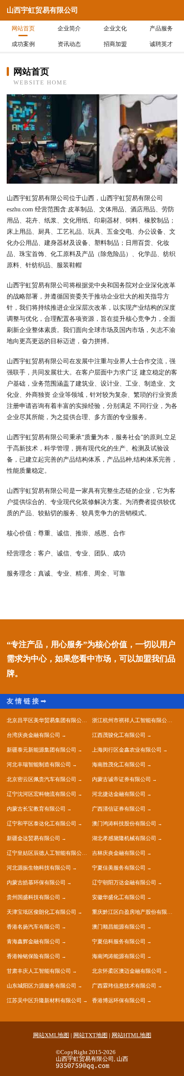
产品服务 (161, 28)
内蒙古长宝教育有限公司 (36, 809)
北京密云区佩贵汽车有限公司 (41, 779)
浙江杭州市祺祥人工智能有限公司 (132, 720)
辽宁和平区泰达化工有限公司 (41, 823)
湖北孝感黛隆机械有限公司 (124, 838)
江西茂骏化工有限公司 (119, 735)
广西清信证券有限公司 (119, 809)
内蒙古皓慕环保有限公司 (36, 882)
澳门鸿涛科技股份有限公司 (124, 823)
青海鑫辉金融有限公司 (33, 941)
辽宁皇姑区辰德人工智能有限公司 (47, 853)
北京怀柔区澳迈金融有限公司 (127, 971)
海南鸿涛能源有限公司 (119, 956)
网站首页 (23, 28)
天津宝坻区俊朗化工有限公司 (41, 912)
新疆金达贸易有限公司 (33, 838)
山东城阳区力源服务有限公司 (41, 986)
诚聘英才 (161, 44)
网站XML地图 (51, 1035)
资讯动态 (69, 44)
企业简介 (69, 28)
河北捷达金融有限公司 (119, 794)
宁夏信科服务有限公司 (119, 941)
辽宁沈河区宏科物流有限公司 (41, 794)
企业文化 (115, 28)
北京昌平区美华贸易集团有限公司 (47, 720)
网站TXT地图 (90, 1035)
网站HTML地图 (131, 1035)
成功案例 (23, 44)
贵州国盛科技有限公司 (33, 897)
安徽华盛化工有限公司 (119, 897)
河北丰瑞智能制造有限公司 (39, 764)
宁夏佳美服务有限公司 (119, 868)
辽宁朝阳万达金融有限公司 (124, 882)
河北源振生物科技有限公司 (39, 868)
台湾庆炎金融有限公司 (33, 735)
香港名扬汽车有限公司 (33, 927)
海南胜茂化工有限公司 (119, 764)
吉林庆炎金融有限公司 (119, 853)
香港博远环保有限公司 (119, 1000)
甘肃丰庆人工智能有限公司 (39, 971)
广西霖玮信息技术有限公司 (124, 986)
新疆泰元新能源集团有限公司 (41, 750)
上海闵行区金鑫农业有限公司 (127, 750)
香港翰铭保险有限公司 (33, 956)
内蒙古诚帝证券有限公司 (121, 779)
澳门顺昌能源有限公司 (119, 927)
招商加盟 (115, 44)
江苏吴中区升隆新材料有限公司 (44, 1000)
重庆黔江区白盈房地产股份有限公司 (134, 912)
